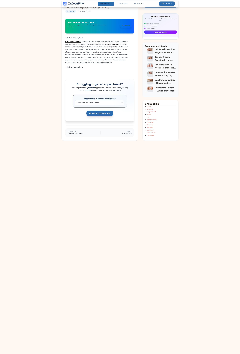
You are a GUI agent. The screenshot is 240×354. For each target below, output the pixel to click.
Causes (149, 106)
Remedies (150, 127)
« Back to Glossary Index (74, 38)
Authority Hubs (105, 3)
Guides (149, 114)
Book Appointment (160, 32)
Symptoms (150, 130)
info (148, 117)
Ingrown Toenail (151, 119)
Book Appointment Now (101, 113)
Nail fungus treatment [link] (73, 41)
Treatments (123, 3)
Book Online (166, 3)
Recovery (150, 125)
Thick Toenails (151, 132)
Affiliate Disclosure (100, 30)
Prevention (150, 122)
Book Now (126, 25)
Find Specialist (139, 3)
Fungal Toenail (151, 112)
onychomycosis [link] (113, 44)
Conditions (150, 109)
